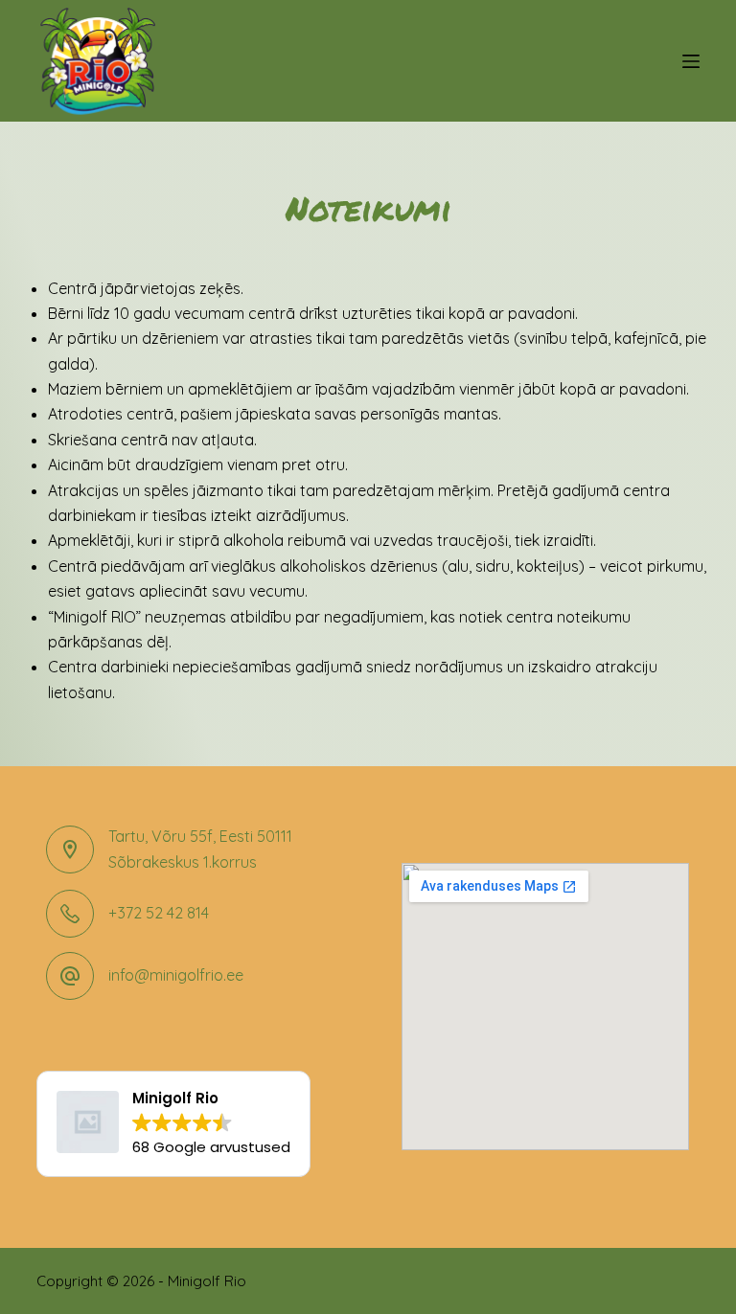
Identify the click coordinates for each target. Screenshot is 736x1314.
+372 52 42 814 (158, 912)
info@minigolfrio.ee (175, 975)
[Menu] (691, 61)
